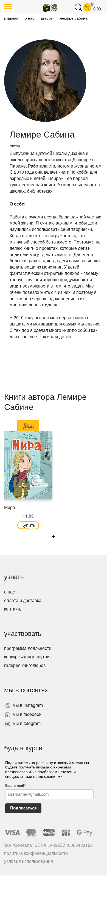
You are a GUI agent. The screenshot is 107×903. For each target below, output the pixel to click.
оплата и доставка (22, 600)
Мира (9, 507)
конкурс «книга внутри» (28, 656)
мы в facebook (26, 714)
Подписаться (23, 808)
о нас (9, 592)
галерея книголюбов (25, 665)
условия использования (28, 861)
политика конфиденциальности (36, 853)
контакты (13, 609)
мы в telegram (26, 723)
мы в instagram (27, 705)
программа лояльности (27, 648)
